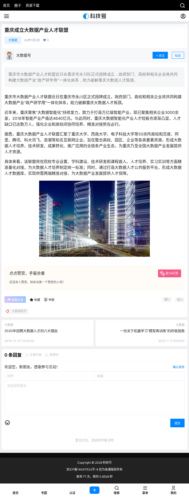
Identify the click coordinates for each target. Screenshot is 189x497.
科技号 (107, 462)
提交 (177, 423)
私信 (178, 55)
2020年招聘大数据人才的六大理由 (31, 331)
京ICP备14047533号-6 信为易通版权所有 (94, 469)
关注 (162, 55)
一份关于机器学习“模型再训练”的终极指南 (152, 331)
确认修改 (179, 367)
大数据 (12, 40)
